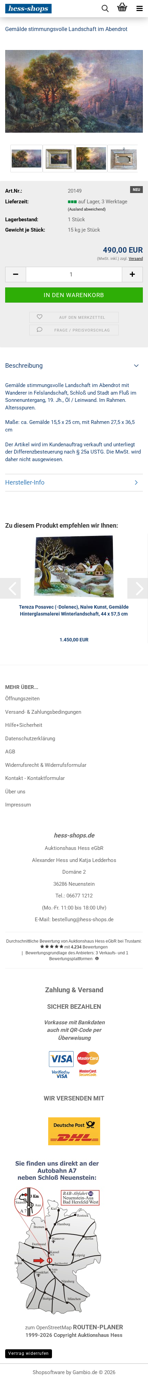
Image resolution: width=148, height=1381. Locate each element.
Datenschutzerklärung (30, 738)
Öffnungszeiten (22, 698)
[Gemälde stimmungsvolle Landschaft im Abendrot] (74, 91)
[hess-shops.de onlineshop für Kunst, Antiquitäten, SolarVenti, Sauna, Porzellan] (26, 8)
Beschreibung (24, 365)
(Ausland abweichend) (87, 209)
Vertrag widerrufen (28, 1353)
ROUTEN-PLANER (98, 1327)
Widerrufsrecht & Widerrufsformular (45, 765)
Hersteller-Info (24, 482)
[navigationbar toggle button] (139, 8)
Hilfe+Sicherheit (23, 725)
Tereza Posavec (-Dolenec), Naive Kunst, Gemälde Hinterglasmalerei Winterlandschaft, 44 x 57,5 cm (74, 610)
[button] (15, 274)
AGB (10, 752)
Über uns (15, 792)
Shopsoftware (49, 1372)
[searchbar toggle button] (105, 8)
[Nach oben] (129, 1370)
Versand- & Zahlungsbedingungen (43, 712)
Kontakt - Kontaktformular (35, 778)
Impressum (18, 805)
